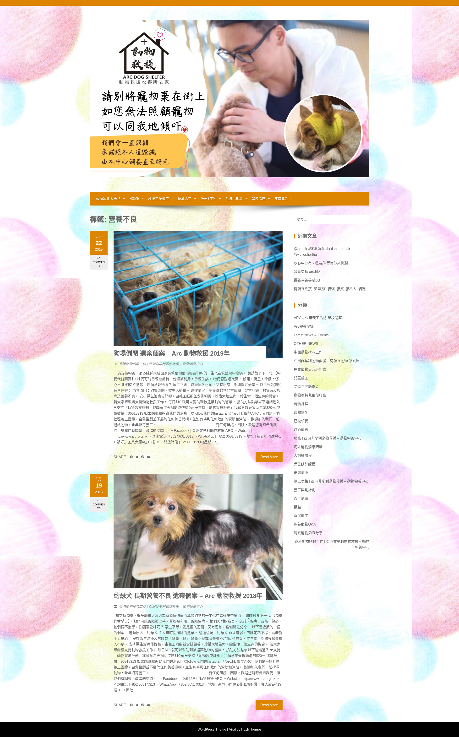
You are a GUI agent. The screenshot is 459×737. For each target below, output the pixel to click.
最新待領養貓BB (307, 280)
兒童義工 (301, 378)
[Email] (148, 457)
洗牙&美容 (209, 199)
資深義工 (301, 516)
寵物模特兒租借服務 (310, 395)
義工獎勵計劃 (304, 490)
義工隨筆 (301, 498)
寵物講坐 (301, 412)
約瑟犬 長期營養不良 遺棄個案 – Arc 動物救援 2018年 (188, 595)
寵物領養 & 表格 (108, 199)
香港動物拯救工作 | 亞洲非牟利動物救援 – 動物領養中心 (161, 364)
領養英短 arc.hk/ (307, 272)
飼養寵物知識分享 (308, 533)
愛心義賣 (301, 430)
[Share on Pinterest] (143, 457)
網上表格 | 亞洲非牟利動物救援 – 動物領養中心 (331, 481)
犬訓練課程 (303, 455)
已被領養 (301, 421)
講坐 (297, 507)
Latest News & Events (311, 335)
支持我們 (281, 199)
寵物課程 (301, 404)
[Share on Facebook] (131, 457)
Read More (269, 457)
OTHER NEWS (306, 343)
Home (134, 199)
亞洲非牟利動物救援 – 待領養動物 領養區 (327, 361)
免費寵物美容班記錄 (310, 369)
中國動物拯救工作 (308, 352)
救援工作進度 (158, 199)
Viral (232, 729)
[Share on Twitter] (137, 457)
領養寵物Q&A (305, 524)
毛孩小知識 (234, 199)
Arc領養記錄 (304, 326)
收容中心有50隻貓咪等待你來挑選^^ (322, 263)
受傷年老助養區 (306, 387)
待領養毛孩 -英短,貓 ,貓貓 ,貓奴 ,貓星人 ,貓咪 (330, 289)
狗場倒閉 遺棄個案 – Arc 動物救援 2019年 (172, 353)
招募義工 (185, 199)
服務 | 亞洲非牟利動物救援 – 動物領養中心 (327, 438)
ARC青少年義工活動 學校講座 (318, 318)
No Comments (99, 262)
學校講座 (259, 199)
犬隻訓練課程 (304, 464)
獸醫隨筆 (301, 473)
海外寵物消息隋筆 (308, 447)
